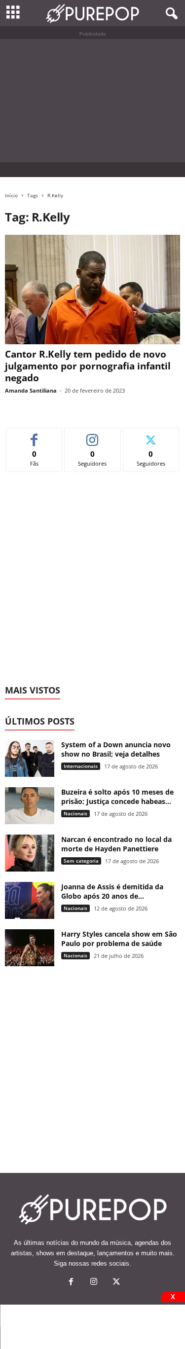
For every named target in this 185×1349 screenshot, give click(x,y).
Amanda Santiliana (31, 390)
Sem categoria (81, 860)
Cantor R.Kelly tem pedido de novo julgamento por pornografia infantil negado (88, 366)
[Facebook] (71, 1282)
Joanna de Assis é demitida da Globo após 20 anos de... (112, 891)
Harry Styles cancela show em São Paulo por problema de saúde (119, 938)
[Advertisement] (92, 100)
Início (11, 195)
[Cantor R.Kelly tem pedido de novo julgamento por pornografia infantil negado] (92, 289)
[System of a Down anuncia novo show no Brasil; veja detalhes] (29, 758)
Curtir (34, 435)
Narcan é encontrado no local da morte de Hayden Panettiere (116, 844)
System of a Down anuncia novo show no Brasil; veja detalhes (116, 749)
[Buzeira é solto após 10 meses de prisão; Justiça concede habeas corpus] (29, 805)
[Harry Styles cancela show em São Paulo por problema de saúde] (29, 947)
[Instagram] (93, 1282)
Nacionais (75, 813)
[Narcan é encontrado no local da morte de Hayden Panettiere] (29, 853)
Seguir (92, 435)
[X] (115, 1282)
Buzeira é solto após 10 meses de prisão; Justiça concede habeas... (117, 796)
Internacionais (81, 766)
